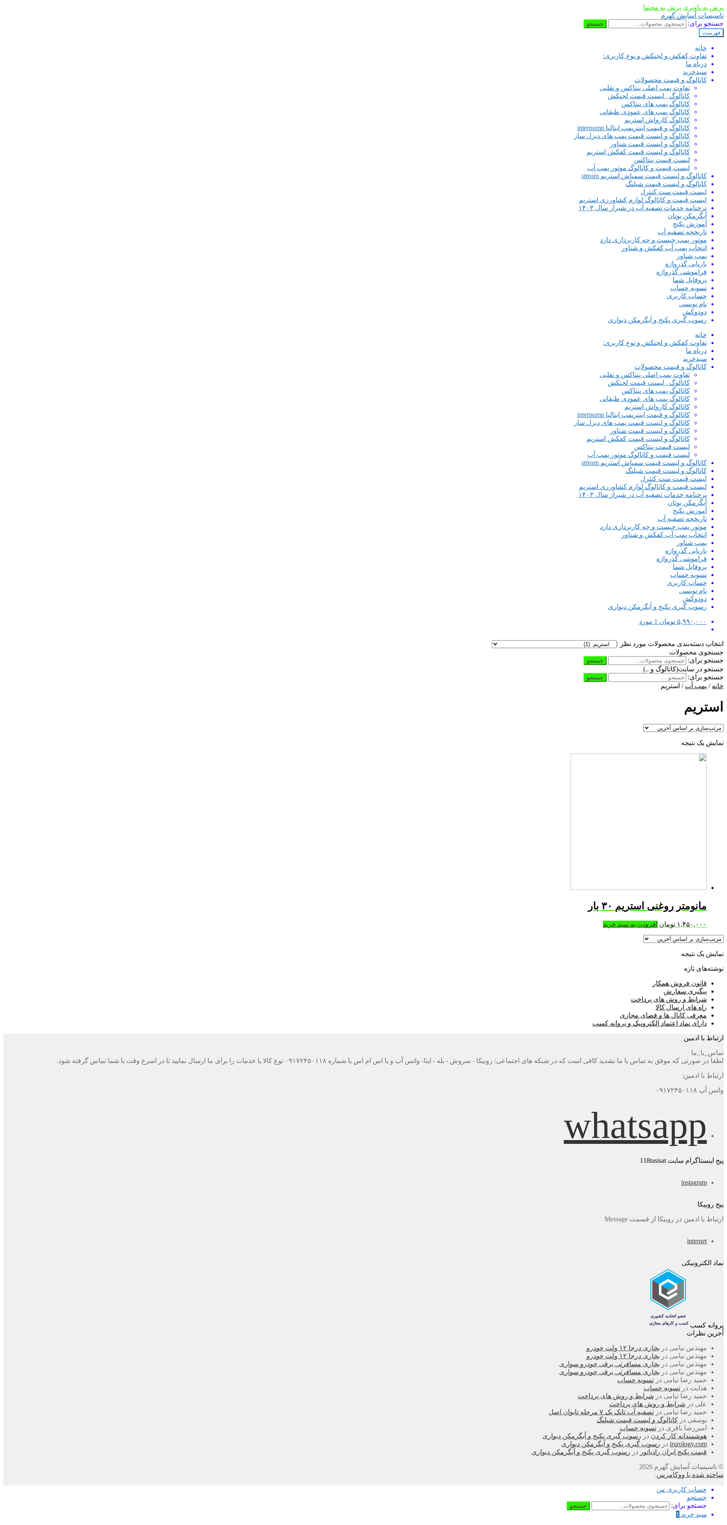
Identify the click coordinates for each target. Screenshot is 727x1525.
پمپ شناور (692, 255)
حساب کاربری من (681, 1489)
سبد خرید (691, 1514)
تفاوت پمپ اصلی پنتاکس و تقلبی (645, 87)
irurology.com (688, 1444)
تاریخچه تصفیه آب (682, 231)
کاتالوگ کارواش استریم (657, 119)
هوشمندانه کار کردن (679, 1436)
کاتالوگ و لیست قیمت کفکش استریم (638, 151)
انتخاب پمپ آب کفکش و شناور (664, 247)
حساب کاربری (687, 295)
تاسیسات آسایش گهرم (692, 15)
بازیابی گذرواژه (686, 263)
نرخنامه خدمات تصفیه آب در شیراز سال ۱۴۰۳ (642, 207)
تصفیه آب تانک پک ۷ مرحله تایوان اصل (601, 1411)
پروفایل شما (690, 279)
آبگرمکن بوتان (687, 215)
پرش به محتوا (662, 7)
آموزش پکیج (690, 223)
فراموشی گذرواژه (681, 271)
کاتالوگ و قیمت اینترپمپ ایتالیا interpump (633, 127)
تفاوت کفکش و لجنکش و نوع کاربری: (655, 55)
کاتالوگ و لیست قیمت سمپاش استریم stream (644, 175)
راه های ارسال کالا (681, 1007)
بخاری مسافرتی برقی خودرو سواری (609, 1363)
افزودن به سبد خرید (630, 924)
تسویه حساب (688, 287)
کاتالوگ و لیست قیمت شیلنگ (666, 183)
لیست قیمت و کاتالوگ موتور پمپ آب (638, 167)
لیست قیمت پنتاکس (662, 159)
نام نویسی (693, 303)
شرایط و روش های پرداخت (669, 999)
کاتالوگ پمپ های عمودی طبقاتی (645, 111)
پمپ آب (696, 685)
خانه (701, 47)
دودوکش (694, 311)
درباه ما (696, 63)
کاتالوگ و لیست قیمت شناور (650, 143)
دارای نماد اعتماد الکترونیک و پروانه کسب (649, 1023)
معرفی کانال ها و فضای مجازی (663, 1015)
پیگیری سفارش (685, 991)
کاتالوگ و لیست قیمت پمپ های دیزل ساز (632, 135)
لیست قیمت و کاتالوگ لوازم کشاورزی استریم (643, 199)
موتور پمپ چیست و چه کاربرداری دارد (653, 239)
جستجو (595, 24)
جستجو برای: (706, 23)
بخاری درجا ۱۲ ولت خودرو (623, 1347)
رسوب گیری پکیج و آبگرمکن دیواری (657, 319)
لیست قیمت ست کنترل (673, 191)
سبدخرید (695, 71)
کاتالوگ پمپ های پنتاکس (655, 103)
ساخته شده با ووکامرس (690, 1474)
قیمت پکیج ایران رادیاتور (673, 1452)
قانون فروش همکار (680, 983)
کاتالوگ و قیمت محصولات (670, 79)
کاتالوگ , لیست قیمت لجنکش (649, 95)
